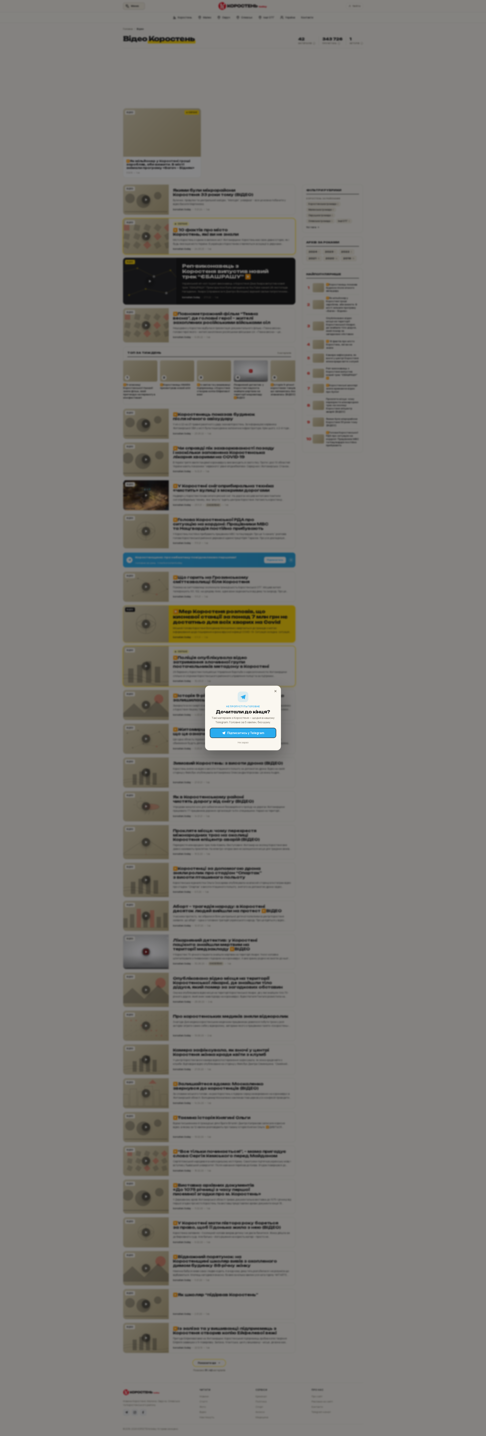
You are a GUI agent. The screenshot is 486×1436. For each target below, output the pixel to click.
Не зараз (243, 742)
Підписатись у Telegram (245, 733)
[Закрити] (275, 691)
